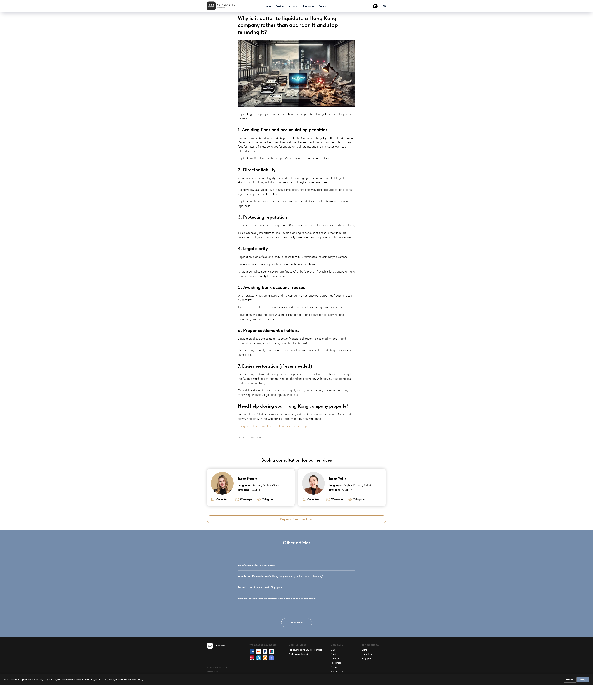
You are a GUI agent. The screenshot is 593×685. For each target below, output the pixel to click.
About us (294, 6)
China (364, 650)
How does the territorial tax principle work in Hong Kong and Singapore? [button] (277, 598)
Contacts (324, 6)
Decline (569, 680)
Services (280, 6)
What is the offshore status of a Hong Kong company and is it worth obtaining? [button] (281, 576)
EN (384, 6)
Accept (583, 680)
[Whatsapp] (375, 6)
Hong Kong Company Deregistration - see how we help (272, 426)
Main (333, 650)
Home (268, 6)
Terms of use (213, 671)
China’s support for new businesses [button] (256, 564)
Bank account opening (299, 654)
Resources (308, 6)
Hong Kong (367, 654)
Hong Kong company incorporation (305, 650)
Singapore (367, 658)
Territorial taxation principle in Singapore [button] (260, 587)
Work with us (337, 671)
